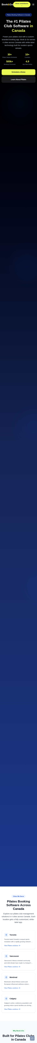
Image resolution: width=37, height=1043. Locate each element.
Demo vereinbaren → (21, 4)
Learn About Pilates (18, 79)
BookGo (7, 4)
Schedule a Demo (18, 72)
